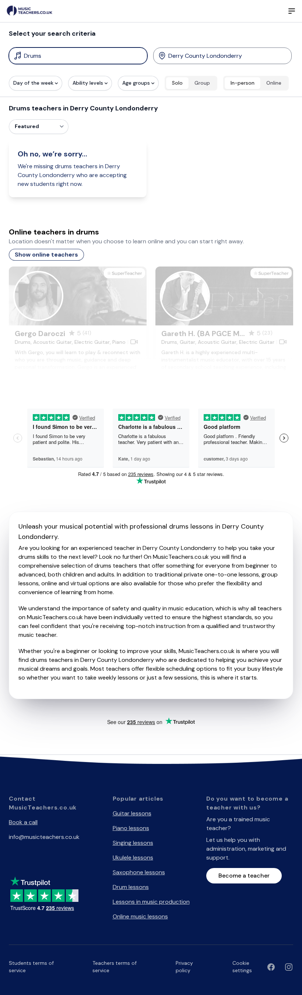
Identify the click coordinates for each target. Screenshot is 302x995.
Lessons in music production (151, 902)
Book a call (23, 822)
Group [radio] (202, 83)
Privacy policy (184, 967)
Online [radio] (273, 83)
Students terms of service (31, 967)
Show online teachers (46, 254)
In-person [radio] (242, 83)
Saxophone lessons (139, 872)
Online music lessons (140, 916)
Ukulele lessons (133, 857)
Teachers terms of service (114, 967)
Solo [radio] (177, 83)
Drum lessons (131, 887)
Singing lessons (133, 843)
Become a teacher (244, 875)
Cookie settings (242, 967)
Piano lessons (131, 828)
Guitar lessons (132, 813)
